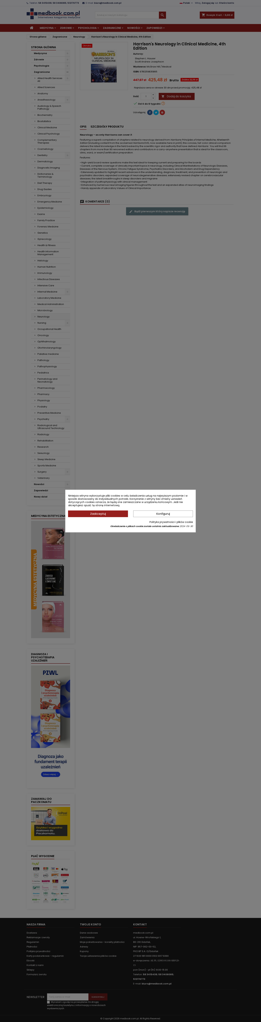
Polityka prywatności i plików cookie (171, 522)
